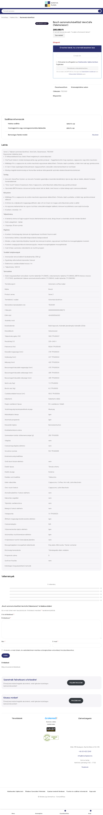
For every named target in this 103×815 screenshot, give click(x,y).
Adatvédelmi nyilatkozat (89, 71)
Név (3, 641)
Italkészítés (14, 17)
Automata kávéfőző (27, 17)
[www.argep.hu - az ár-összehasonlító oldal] (51, 729)
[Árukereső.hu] (51, 719)
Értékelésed (6, 618)
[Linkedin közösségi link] (69, 96)
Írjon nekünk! (59, 35)
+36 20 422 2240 (85, 751)
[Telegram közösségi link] (72, 96)
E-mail (55, 641)
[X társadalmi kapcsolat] (65, 96)
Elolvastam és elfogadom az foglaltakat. (77, 63)
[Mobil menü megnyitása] (2, 4)
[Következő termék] (100, 17)
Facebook (76, 701)
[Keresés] (99, 11)
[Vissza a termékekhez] (98, 17)
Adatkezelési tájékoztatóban (88, 62)
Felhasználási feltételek (75, 74)
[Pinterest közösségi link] (67, 96)
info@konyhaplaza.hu (85, 756)
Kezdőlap (5, 17)
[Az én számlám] (100, 4)
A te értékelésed (8, 614)
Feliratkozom (76, 683)
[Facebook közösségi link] (62, 96)
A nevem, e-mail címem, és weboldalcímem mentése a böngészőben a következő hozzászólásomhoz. (39, 650)
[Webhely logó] (51, 4)
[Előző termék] (95, 17)
